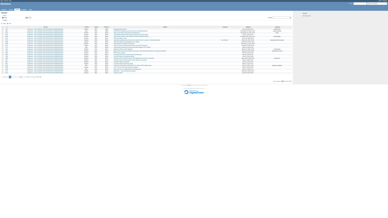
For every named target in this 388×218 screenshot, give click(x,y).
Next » (21, 77)
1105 (6, 31)
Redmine (189, 85)
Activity (11, 9)
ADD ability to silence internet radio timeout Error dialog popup (131, 34)
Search (351, 3)
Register (385, 0)
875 (6, 29)
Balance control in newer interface (123, 49)
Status (5, 17)
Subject (165, 27)
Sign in (380, 0)
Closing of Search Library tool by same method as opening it (130, 60)
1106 (6, 65)
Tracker (86, 27)
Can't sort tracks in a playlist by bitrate (124, 56)
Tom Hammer (224, 40)
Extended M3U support (120, 29)
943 (6, 51)
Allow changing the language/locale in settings (126, 42)
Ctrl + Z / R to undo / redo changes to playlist (126, 67)
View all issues (307, 16)
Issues (17, 9)
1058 (6, 42)
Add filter (270, 17)
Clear (10, 23)
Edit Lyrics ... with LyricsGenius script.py (124, 71)
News (30, 9)
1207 (6, 71)
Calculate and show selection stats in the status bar (128, 54)
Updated (248, 27)
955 (6, 72)
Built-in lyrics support (119, 52)
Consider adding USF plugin (121, 62)
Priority (106, 27)
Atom (284, 81)
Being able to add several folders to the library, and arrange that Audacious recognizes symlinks (140, 51)
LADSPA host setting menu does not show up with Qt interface (131, 31)
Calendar (24, 9)
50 (38, 77)
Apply (4, 23)
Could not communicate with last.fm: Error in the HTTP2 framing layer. (133, 65)
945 (6, 49)
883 (6, 62)
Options (5, 20)
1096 (6, 54)
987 (6, 60)
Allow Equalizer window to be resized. (124, 43)
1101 (6, 33)
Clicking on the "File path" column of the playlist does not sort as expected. (134, 58)
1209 (6, 69)
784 (6, 47)
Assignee (225, 27)
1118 (6, 58)
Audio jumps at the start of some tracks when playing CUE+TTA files (132, 47)
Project (46, 27)
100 (40, 77)
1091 (6, 52)
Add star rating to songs (120, 38)
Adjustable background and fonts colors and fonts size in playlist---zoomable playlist (137, 40)
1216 (6, 56)
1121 (6, 45)
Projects (6, 0)
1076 (6, 40)
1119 (6, 34)
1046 (6, 36)
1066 (6, 43)
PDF (291, 81)
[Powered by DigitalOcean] (194, 93)
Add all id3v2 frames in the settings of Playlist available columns (131, 36)
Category (277, 27)
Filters (4, 15)
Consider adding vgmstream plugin (123, 63)
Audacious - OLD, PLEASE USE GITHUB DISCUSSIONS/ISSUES (45, 29)
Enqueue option (118, 72)
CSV (288, 81)
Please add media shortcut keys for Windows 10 (127, 33)
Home (2, 0)
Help (10, 0)
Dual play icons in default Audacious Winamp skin (127, 69)
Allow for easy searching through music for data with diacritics (130, 45)
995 (6, 38)
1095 (6, 67)
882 (6, 63)
